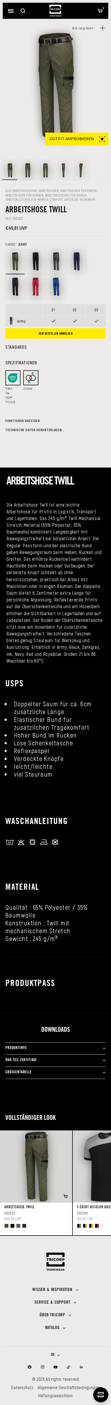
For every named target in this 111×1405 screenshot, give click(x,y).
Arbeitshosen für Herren (24, 195)
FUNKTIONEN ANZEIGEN (22, 420)
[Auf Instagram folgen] (42, 1367)
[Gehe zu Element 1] (10, 170)
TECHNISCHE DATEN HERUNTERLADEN (33, 430)
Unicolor (71, 199)
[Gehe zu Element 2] (28, 170)
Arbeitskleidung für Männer (26, 199)
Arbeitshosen (49, 190)
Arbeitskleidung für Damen (65, 195)
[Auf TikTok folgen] (68, 1367)
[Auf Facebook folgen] (29, 1367)
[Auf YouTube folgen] (55, 1367)
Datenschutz (22, 1387)
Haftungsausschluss (55, 1395)
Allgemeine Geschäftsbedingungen (69, 1387)
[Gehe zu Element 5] (81, 170)
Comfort (56, 199)
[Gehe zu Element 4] (63, 170)
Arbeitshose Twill (19, 1207)
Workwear (87, 199)
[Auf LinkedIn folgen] (81, 1367)
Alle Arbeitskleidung (21, 190)
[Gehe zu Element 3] (45, 170)
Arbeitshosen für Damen (78, 190)
